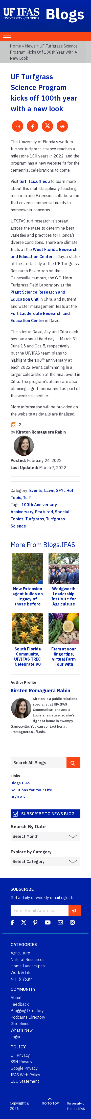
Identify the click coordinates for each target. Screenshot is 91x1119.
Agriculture (20, 952)
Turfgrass (34, 518)
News (30, 46)
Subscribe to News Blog (48, 813)
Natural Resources (27, 959)
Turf (27, 497)
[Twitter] (23, 923)
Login (15, 1036)
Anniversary (22, 511)
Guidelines (20, 1023)
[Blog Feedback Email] (60, 923)
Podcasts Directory (28, 1017)
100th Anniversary (39, 504)
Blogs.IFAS (20, 782)
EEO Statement (25, 1081)
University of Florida (76, 1106)
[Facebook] (12, 923)
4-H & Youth (22, 979)
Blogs (65, 13)
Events (35, 490)
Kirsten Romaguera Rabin (40, 690)
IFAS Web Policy (25, 1074)
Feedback (20, 1004)
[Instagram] (72, 923)
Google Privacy (24, 1068)
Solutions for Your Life (31, 789)
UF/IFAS (18, 796)
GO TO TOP (50, 1103)
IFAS (81, 1109)
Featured (44, 511)
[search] (73, 762)
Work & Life (21, 972)
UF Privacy (20, 1055)
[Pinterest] (35, 923)
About (16, 997)
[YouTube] (47, 923)
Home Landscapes (28, 965)
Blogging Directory (27, 1010)
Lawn (49, 490)
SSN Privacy (21, 1061)
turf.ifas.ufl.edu (34, 181)
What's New (22, 1030)
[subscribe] (74, 910)
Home (15, 46)
